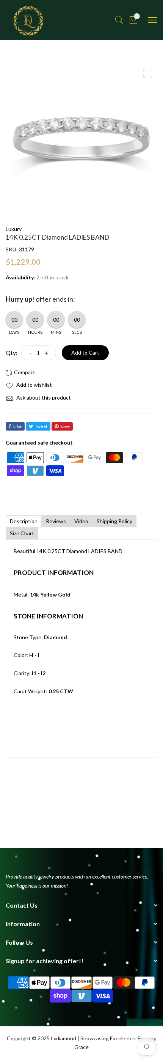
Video (81, 521)
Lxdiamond (63, 1038)
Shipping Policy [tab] (114, 521)
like (17, 426)
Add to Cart (85, 352)
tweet (41, 426)
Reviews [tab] (56, 521)
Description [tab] (24, 521)
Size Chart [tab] (22, 533)
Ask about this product (43, 397)
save (65, 426)
